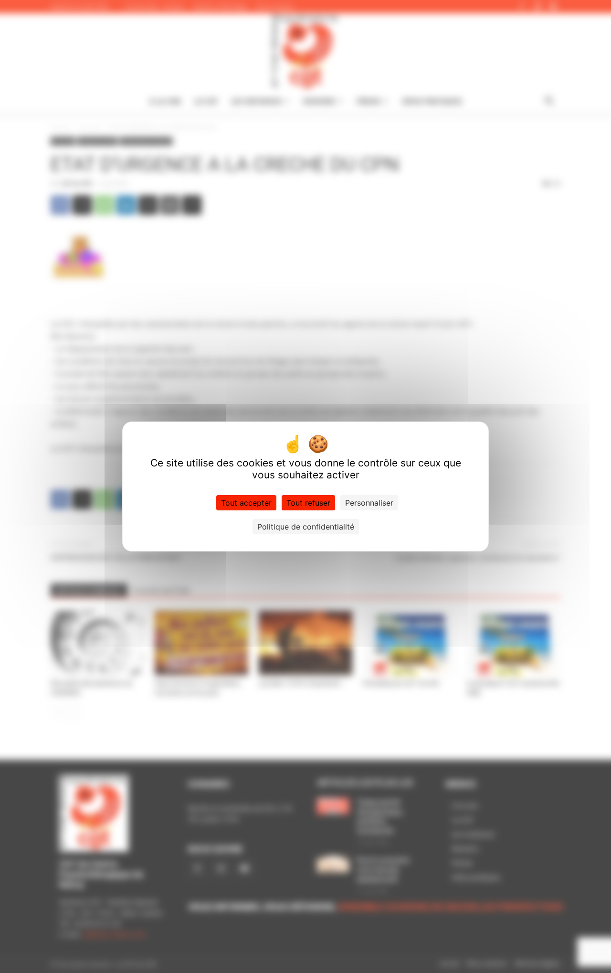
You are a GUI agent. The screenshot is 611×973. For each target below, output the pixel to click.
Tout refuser (308, 503)
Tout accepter (246, 503)
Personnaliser (369, 503)
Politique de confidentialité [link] (305, 526)
